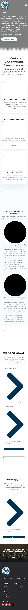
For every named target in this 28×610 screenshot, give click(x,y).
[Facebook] (3, 604)
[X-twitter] (13, 604)
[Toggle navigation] (26, 5)
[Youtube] (9, 604)
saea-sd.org (21, 578)
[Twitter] (6, 604)
